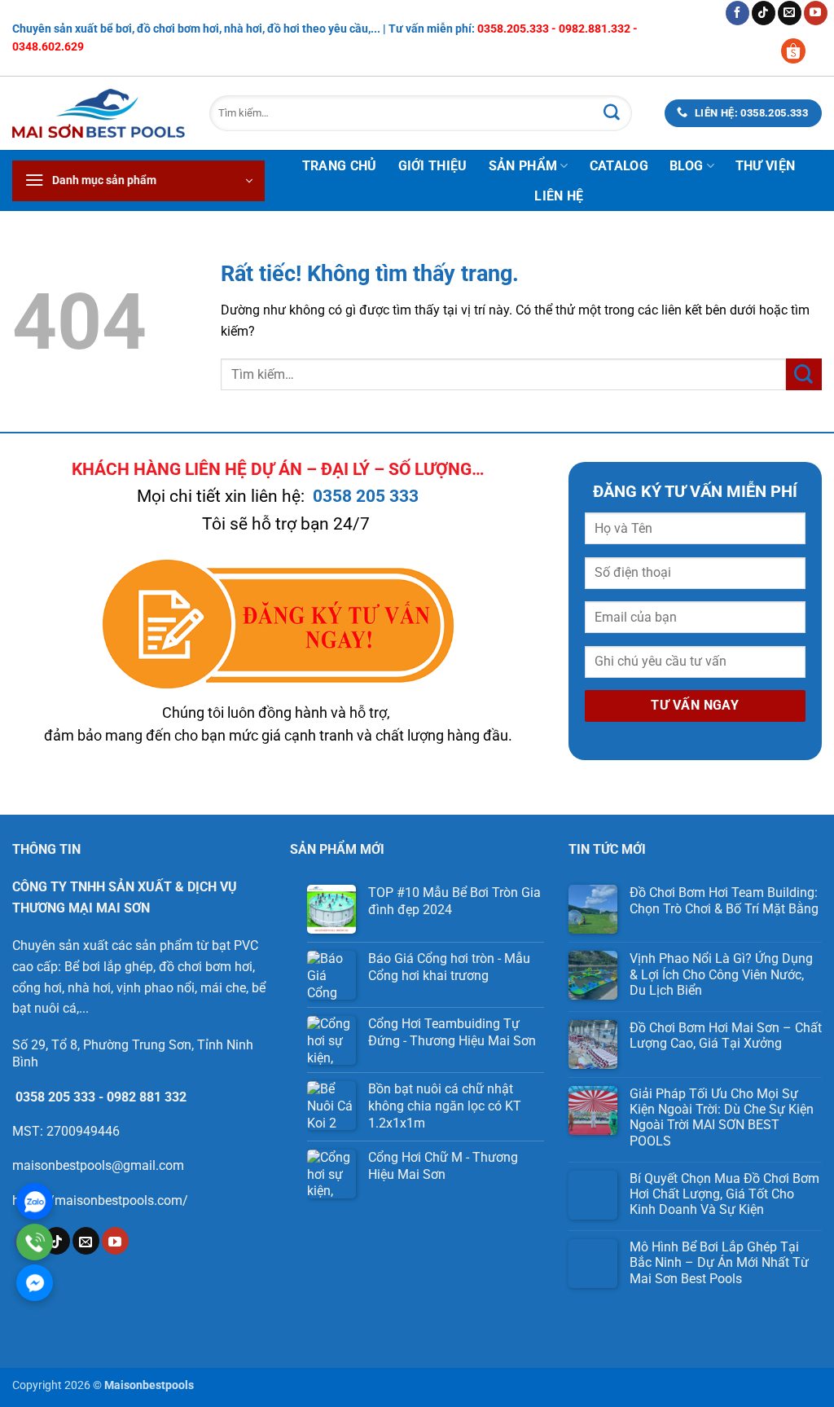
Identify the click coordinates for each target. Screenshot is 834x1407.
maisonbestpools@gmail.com (98, 1165)
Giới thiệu (432, 166)
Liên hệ (558, 196)
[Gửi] (611, 113)
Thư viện (765, 166)
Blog (686, 166)
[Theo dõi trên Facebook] (737, 13)
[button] (138, 180)
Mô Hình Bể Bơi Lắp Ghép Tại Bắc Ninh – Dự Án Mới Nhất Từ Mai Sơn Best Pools (719, 1262)
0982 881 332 (147, 1097)
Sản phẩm (523, 166)
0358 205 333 (366, 496)
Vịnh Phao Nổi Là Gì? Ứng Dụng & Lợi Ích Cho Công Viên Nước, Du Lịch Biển (721, 974)
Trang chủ (339, 166)
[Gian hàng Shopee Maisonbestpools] (799, 50)
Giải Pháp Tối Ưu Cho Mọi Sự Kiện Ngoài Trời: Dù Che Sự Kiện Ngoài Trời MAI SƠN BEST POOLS (722, 1117)
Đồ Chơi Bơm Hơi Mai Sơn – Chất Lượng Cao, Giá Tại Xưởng (726, 1035)
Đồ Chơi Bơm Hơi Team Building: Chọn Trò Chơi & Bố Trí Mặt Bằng (724, 900)
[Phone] (34, 1242)
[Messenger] (34, 1282)
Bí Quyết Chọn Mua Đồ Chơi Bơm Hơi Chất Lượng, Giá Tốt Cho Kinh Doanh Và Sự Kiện (724, 1194)
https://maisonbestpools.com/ (100, 1200)
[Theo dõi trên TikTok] (763, 13)
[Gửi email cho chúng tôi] (789, 13)
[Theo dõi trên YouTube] (815, 13)
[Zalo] (34, 1201)
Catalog (619, 166)
